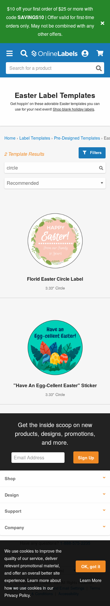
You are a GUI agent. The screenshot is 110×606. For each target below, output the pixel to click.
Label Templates (34, 138)
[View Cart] (100, 53)
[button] (9, 53)
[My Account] (84, 53)
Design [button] (12, 495)
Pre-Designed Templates (77, 138)
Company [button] (14, 527)
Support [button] (13, 511)
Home (10, 138)
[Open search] (99, 68)
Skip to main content (21, 30)
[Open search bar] (23, 53)
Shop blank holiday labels (73, 109)
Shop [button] (10, 478)
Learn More (90, 580)
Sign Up (86, 458)
